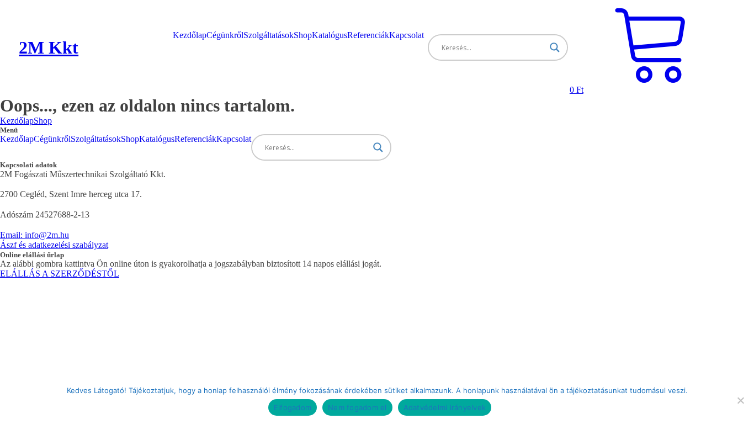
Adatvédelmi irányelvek (444, 407)
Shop (303, 35)
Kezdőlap (189, 35)
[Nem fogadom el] (740, 400)
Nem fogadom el (357, 407)
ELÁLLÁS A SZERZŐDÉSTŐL (59, 273)
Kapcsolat (406, 35)
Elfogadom (292, 407)
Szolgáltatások (268, 35)
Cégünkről (224, 35)
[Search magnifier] (554, 47)
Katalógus (329, 35)
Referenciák (368, 35)
